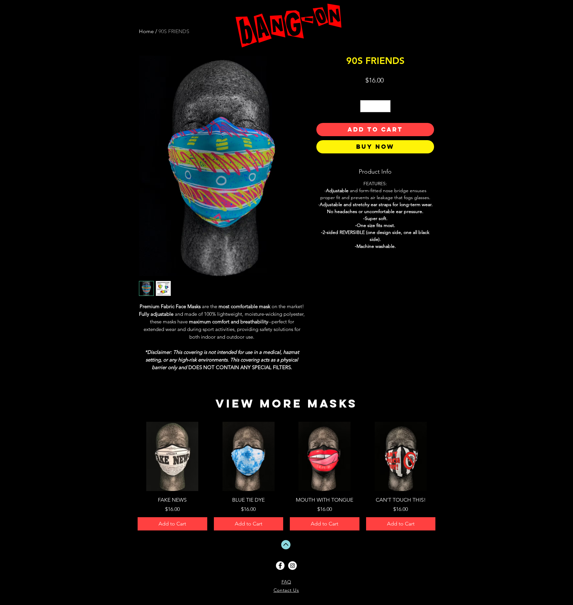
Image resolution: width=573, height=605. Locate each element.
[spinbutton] (375, 106)
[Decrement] (365, 106)
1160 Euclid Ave (516, 570)
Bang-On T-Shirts (516, 565)
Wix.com (556, 584)
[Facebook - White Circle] (280, 565)
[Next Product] (445, 456)
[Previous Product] (128, 456)
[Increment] (385, 106)
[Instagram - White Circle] (292, 565)
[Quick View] (172, 456)
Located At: (516, 568)
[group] (286, 476)
